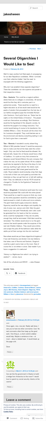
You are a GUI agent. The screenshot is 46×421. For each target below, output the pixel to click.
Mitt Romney (13, 290)
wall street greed (32, 292)
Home (6, 37)
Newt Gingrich (23, 290)
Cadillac (14, 287)
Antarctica (7, 287)
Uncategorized (25, 285)
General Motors (30, 287)
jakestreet (19, 294)
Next (40, 49)
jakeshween (12, 14)
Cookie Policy (8, 411)
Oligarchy (32, 290)
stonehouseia (11, 320)
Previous (32, 49)
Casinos (21, 287)
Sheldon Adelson (20, 292)
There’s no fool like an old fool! (14, 42)
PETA (38, 290)
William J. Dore (9, 294)
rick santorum (8, 292)
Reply (10, 352)
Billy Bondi (15, 37)
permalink (37, 294)
